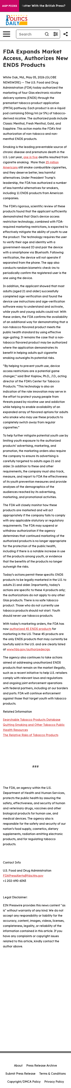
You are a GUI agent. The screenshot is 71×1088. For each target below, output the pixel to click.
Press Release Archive (41, 1065)
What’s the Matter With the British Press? (34, 6)
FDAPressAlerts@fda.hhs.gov (23, 875)
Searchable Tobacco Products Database (31, 719)
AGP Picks (9, 6)
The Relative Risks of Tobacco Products (30, 735)
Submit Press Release (20, 1073)
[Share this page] (65, 34)
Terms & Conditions (52, 1073)
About (18, 1065)
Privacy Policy (54, 1081)
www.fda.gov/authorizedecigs (28, 649)
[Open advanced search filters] (55, 34)
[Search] (46, 34)
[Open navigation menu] (6, 34)
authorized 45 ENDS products (30, 629)
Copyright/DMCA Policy (24, 1081)
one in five (30, 157)
